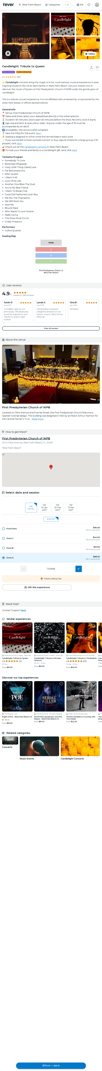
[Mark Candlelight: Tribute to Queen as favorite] (97, 67)
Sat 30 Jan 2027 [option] (44, 507)
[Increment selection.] (78, 569)
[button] (51, 528)
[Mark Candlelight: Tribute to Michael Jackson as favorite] (61, 625)
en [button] (81, 5)
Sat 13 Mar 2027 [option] (71, 507)
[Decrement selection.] (23, 569)
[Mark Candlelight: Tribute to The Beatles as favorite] (93, 625)
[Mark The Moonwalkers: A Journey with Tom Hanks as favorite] (93, 684)
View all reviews (51, 328)
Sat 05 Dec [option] (31, 507)
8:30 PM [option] (51, 519)
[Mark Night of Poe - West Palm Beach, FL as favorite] (29, 684)
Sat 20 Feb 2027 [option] (57, 507)
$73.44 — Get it (51, 1065)
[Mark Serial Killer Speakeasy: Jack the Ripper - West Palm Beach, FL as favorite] (61, 684)
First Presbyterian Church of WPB (26, 438)
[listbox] (51, 508)
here (38, 133)
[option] (51, 528)
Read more (38, 419)
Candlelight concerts (35, 147)
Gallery (91, 54)
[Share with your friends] (91, 67)
